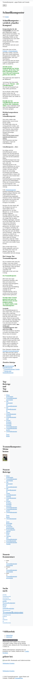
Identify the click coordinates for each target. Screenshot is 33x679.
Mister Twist (8, 533)
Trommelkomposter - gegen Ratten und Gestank (16, 2)
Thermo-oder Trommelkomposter (8, 371)
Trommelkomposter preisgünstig (11, 398)
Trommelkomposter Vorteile (12, 369)
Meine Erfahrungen (9, 395)
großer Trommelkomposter (9, 602)
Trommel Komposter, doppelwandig (10, 526)
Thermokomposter (11, 190)
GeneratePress (19, 678)
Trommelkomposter (13, 612)
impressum (9, 637)
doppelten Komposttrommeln (11, 351)
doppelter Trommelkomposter (11, 425)
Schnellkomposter (8, 367)
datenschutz (9, 635)
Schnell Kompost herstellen (8, 422)
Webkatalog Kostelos (8, 663)
